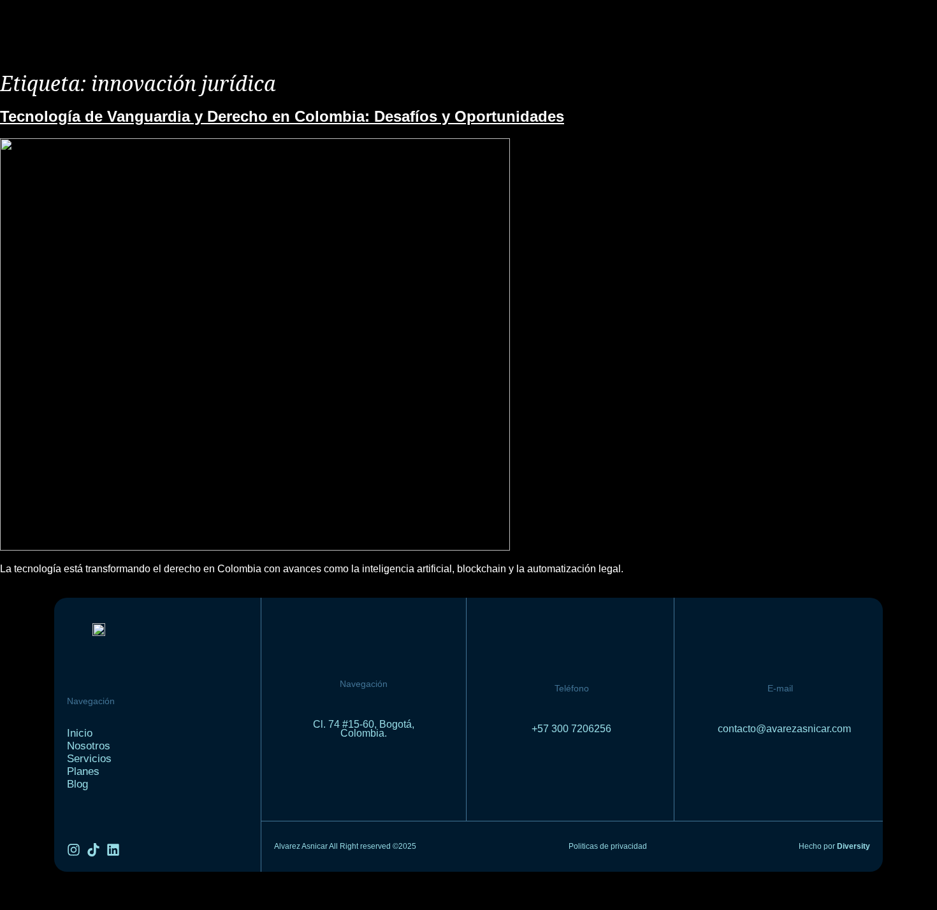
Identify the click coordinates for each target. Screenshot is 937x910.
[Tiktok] (93, 849)
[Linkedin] (113, 849)
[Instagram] (73, 849)
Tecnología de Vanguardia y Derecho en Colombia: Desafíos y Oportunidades (282, 116)
